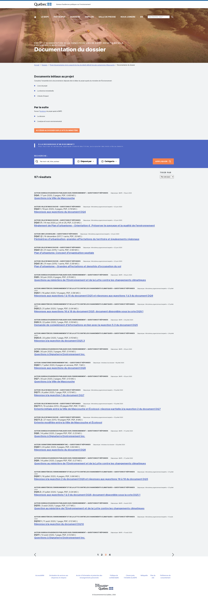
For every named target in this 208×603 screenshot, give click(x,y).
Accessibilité (39, 575)
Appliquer (161, 161)
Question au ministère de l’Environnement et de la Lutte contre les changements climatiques (89, 508)
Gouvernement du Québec (104, 586)
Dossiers (75, 17)
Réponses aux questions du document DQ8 (60, 449)
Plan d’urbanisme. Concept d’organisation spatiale (64, 252)
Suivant (173, 554)
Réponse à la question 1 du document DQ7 (59, 395)
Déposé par (85, 161)
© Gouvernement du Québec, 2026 (104, 595)
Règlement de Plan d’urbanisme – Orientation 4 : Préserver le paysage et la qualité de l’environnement (94, 225)
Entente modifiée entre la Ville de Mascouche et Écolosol (68, 422)
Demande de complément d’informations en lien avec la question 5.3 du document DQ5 (86, 324)
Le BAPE (45, 17)
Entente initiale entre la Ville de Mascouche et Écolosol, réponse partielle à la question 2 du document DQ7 (97, 408)
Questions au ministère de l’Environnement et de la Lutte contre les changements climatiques (90, 280)
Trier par (165, 173)
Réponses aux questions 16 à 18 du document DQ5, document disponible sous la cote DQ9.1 (88, 311)
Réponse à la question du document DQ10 (59, 524)
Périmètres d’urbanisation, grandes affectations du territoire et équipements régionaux (86, 239)
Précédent (35, 554)
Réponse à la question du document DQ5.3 (59, 340)
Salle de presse (107, 17)
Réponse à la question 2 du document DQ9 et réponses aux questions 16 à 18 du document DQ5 (91, 479)
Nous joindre (128, 17)
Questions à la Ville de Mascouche (54, 198)
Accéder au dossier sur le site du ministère (57, 130)
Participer (59, 17)
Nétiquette (144, 575)
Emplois (89, 17)
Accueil (35, 16)
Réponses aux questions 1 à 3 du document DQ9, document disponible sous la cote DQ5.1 (87, 494)
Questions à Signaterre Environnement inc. (59, 354)
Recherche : (41, 156)
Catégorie (108, 161)
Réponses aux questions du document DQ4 (60, 211)
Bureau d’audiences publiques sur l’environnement (43, 4)
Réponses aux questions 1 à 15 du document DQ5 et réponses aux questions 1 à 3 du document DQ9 (93, 295)
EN (141, 17)
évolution (43, 111)
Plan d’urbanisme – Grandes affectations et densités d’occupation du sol (77, 266)
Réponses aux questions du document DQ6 (60, 367)
